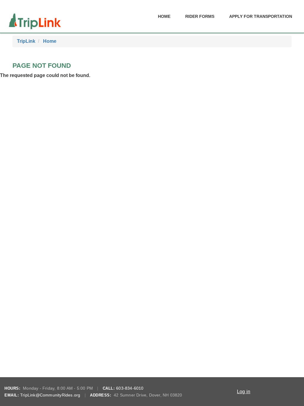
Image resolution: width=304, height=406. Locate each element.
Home (164, 16)
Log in (243, 391)
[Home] (34, 16)
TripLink (26, 41)
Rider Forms (199, 16)
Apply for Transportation (260, 16)
